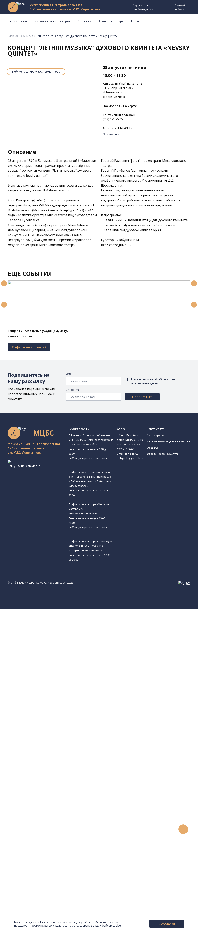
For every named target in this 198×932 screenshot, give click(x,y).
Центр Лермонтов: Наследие (47, 687)
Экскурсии (19, 875)
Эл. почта (73, 390)
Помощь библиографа (33, 805)
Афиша (16, 844)
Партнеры (19, 905)
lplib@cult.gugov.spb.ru (130, 458)
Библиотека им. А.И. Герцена (41, 661)
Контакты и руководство (28, 892)
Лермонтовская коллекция (42, 771)
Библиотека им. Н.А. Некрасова (48, 656)
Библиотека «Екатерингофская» (49, 630)
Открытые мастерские (37, 697)
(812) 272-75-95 (131, 444)
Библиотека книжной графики (42, 705)
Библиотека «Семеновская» (40, 666)
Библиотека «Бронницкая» (39, 670)
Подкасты (18, 862)
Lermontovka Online (25, 853)
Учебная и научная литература (39, 749)
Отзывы (152, 447)
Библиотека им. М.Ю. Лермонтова (36, 71)
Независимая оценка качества (168, 441)
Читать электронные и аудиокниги (41, 818)
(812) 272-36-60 (125, 449)
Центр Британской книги (38, 710)
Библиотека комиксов (42, 714)
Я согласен (167, 924)
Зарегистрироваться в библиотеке (42, 801)
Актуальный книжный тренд (37, 823)
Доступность (21, 896)
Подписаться (142, 397)
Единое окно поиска (32, 727)
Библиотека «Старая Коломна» (43, 652)
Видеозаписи (21, 857)
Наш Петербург (111, 21)
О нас (135, 21)
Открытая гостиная (35, 692)
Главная (13, 36)
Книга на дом (27, 814)
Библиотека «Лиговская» (38, 639)
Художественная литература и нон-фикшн (46, 745)
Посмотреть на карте (120, 106)
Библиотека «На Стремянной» (47, 634)
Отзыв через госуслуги (163, 454)
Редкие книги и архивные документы (43, 758)
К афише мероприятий (29, 347)
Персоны (18, 849)
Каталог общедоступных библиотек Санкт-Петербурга (55, 732)
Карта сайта (156, 429)
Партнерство (156, 435)
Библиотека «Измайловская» (41, 648)
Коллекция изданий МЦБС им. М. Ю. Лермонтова (57, 775)
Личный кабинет (180, 7)
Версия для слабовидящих (143, 7)
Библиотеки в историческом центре (49, 870)
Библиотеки (17, 21)
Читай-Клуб (30, 683)
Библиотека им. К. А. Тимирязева (49, 625)
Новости (18, 831)
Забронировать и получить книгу (40, 810)
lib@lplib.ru (131, 453)
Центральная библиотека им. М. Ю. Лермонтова (59, 620)
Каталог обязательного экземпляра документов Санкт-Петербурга (63, 736)
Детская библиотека (36, 674)
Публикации (20, 879)
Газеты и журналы (31, 753)
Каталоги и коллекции (52, 21)
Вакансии (18, 901)
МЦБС (16, 888)
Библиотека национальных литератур (47, 701)
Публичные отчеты (25, 914)
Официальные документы (29, 909)
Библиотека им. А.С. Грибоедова (43, 644)
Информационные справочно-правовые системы (51, 762)
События (84, 21)
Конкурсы (18, 836)
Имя (69, 374)
